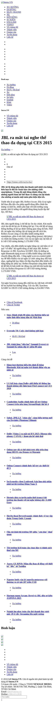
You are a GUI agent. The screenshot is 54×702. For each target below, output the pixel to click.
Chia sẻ (14, 302)
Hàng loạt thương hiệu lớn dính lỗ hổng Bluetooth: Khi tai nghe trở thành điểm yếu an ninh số (28, 367)
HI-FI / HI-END (14, 12)
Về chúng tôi (12, 27)
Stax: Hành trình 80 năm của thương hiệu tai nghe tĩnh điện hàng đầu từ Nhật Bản (28, 316)
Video (9, 105)
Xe (8, 92)
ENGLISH (11, 22)
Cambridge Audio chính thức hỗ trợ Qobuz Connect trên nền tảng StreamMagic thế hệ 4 (28, 403)
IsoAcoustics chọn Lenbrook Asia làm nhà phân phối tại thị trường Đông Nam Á (29, 482)
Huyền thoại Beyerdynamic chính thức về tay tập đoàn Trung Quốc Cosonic (30, 517)
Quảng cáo (11, 32)
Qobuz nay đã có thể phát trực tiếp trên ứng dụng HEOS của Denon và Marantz (27, 450)
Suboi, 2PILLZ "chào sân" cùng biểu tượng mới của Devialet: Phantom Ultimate (29, 419)
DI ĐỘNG (11, 9)
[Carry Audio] (2, 639)
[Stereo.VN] (7, 2)
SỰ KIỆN (11, 19)
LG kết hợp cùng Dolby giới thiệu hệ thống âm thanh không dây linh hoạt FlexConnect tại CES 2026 (29, 386)
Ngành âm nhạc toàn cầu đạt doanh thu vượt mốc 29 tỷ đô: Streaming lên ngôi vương (28, 612)
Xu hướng (11, 85)
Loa (14, 352)
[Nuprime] (2, 642)
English (10, 100)
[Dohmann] (2, 636)
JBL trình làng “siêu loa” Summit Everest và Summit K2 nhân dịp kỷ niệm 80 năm (27, 345)
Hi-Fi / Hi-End (13, 90)
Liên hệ (10, 37)
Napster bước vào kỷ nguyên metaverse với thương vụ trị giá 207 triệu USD (27, 580)
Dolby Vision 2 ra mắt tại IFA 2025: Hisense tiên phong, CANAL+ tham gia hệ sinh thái (29, 435)
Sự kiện (10, 97)
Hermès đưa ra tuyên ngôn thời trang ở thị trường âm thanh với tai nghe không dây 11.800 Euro (29, 500)
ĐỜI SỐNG (12, 17)
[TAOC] (2, 645)
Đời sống (11, 95)
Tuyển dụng (12, 34)
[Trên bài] (2, 131)
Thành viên (12, 29)
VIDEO (10, 24)
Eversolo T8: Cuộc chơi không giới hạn (25, 331)
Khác (9, 102)
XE (8, 14)
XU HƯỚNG (13, 7)
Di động (10, 87)
